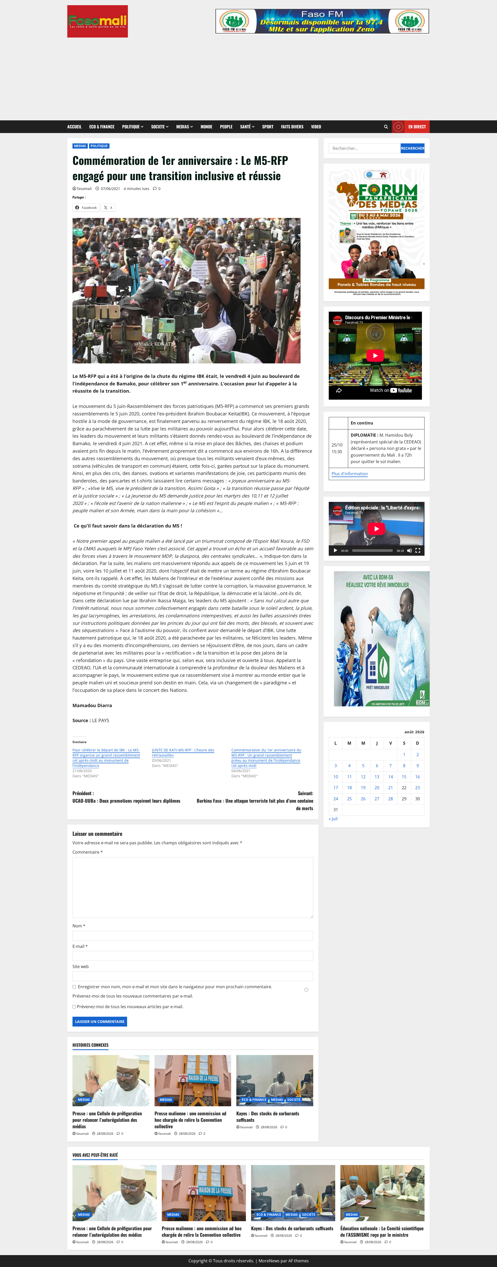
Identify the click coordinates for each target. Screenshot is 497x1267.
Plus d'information (350, 474)
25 (349, 799)
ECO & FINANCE (101, 126)
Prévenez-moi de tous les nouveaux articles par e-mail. (130, 1006)
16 (417, 777)
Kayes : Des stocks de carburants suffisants (267, 1116)
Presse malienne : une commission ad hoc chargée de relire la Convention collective (190, 1120)
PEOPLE (226, 126)
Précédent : (126, 797)
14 (390, 777)
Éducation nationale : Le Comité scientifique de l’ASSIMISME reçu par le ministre (381, 1231)
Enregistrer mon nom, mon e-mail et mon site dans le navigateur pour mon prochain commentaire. (175, 987)
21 (390, 787)
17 (335, 787)
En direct (417, 126)
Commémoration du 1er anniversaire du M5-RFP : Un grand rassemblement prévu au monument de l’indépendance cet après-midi (266, 758)
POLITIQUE (131, 126)
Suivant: (255, 800)
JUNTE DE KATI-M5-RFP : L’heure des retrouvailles (183, 753)
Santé (245, 126)
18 (349, 787)
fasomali (84, 188)
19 (363, 787)
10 (335, 777)
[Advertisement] (248, 76)
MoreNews (269, 1261)
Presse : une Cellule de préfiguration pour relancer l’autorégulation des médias (107, 1120)
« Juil (333, 819)
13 (377, 777)
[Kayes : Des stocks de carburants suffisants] (274, 1080)
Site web (80, 966)
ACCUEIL (74, 126)
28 (390, 799)
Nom (78, 926)
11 (349, 777)
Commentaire (87, 852)
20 (377, 787)
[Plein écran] (417, 550)
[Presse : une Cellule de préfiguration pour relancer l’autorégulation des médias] (110, 1080)
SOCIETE (158, 126)
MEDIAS (182, 126)
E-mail (80, 946)
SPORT (267, 126)
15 (404, 777)
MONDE (206, 126)
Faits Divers (292, 126)
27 (377, 799)
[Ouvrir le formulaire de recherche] (386, 127)
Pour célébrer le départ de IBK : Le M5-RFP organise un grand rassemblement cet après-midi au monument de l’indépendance (106, 758)
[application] (377, 529)
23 (417, 787)
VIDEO (316, 126)
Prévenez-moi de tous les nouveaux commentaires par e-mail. (132, 996)
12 (363, 777)
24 (335, 799)
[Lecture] (335, 550)
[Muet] (409, 550)
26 (363, 799)
